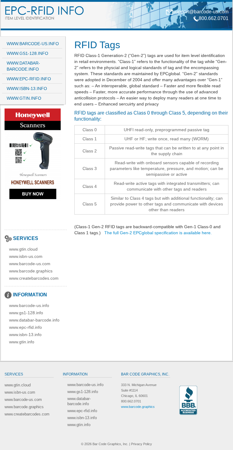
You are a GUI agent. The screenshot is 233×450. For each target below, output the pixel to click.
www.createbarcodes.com (34, 278)
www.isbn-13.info (27, 88)
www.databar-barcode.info (23, 66)
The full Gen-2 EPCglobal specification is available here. (158, 232)
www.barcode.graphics (30, 270)
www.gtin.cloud (23, 249)
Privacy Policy (141, 444)
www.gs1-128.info (27, 53)
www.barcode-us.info (33, 43)
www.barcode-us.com (29, 263)
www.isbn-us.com (25, 256)
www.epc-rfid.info (29, 78)
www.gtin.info (24, 98)
